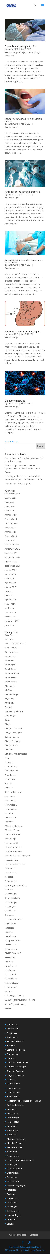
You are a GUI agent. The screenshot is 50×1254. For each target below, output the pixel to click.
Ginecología (10, 800)
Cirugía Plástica (12, 745)
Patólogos (9, 927)
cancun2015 (13, 49)
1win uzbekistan (12, 652)
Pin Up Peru (10, 957)
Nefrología (10, 876)
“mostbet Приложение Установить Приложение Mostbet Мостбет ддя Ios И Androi (24, 468)
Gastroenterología (13, 792)
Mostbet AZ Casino (13, 847)
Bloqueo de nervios (15, 400)
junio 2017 (9, 595)
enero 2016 (10, 616)
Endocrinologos (14, 1088)
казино (8, 1008)
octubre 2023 (11, 523)
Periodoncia (10, 936)
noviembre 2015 (12, 621)
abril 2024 (9, 510)
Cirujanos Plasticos (15, 1075)
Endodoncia (10, 775)
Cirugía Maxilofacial (13, 728)
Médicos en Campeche (34, 1250)
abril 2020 (9, 578)
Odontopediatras (14, 1168)
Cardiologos (12, 1054)
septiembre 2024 (12, 493)
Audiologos (12, 1037)
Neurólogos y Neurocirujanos (20, 1160)
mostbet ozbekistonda (15, 864)
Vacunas (8, 991)
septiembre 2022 (12, 557)
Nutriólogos (12, 1164)
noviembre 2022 (12, 549)
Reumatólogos (11, 983)
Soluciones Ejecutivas (29, 1247)
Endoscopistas (13, 1096)
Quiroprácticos (13, 1211)
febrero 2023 (11, 536)
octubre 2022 (11, 553)
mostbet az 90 (11, 843)
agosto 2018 (10, 582)
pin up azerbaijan (12, 940)
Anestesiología (11, 52)
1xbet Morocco (12, 673)
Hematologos (13, 1117)
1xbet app (9, 660)
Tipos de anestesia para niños (20, 46)
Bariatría (9, 707)
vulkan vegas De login (15, 995)
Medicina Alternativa (14, 826)
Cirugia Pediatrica (13, 741)
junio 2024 (9, 502)
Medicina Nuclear (13, 834)
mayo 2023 (10, 527)
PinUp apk (9, 961)
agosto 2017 (10, 587)
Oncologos (12, 1177)
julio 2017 (9, 591)
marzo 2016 (10, 612)
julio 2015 (9, 625)
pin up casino (11, 949)
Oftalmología (11, 902)
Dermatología (11, 766)
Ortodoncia (10, 910)
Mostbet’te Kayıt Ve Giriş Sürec (18, 483)
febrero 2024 (11, 519)
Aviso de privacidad (15, 1041)
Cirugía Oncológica (13, 732)
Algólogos (9, 690)
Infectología (10, 817)
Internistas (9, 821)
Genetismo (10, 796)
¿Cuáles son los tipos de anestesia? (23, 191)
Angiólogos (12, 1033)
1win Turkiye (10, 647)
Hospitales (9, 813)
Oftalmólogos (13, 1172)
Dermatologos (13, 1083)
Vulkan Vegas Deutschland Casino (20, 999)
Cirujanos (9, 749)
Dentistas (9, 762)
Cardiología (10, 715)
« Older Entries (11, 441)
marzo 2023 (10, 531)
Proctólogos (10, 966)
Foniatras (9, 787)
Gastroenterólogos (15, 1105)
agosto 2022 (10, 561)
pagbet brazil (11, 923)
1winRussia (10, 656)
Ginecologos (12, 1113)
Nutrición (9, 889)
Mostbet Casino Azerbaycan (17, 855)
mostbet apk (10, 838)
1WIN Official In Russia (15, 643)
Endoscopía (10, 779)
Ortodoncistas (13, 1181)
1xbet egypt (10, 664)
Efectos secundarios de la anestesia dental (23, 120)
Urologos (11, 1219)
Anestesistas (12, 1028)
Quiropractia (10, 974)
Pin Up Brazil (10, 944)
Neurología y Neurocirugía (17, 885)
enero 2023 (10, 540)
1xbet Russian (11, 681)
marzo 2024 (10, 515)
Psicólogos (10, 970)
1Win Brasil (10, 635)
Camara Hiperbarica (16, 1049)
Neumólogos (13, 1156)
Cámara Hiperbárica (14, 711)
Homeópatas (13, 1122)
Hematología (11, 804)
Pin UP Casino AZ (13, 953)
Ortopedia (9, 915)
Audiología (9, 703)
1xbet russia (10, 677)
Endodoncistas (13, 1092)
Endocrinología (11, 770)
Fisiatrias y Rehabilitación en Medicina (24, 1100)
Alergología (10, 686)
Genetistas (12, 1109)
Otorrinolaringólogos (16, 1185)
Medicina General (13, 830)
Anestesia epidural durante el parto (23, 331)
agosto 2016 (10, 599)
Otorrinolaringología (14, 919)
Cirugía (8, 724)
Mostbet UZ (10, 872)
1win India (9, 639)
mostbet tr (10, 868)
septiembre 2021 (12, 565)
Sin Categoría (11, 987)
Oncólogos (10, 906)
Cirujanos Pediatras (15, 1071)
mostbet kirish (11, 860)
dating (8, 758)
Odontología (10, 893)
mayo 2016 (10, 604)
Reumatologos (13, 1215)
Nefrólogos (12, 1151)
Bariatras (11, 1045)
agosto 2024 (10, 498)
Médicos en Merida (13, 1250)
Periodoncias (13, 1198)
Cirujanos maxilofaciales (16, 753)
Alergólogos (12, 1024)
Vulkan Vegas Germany (15, 1004)
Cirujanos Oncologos (16, 1066)
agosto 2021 (10, 570)
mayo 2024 (10, 506)
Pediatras (9, 932)
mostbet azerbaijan (13, 851)
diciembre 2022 (12, 544)
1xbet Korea (10, 669)
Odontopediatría (12, 898)
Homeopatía (10, 809)
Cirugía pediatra (26, 52)
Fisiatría (8, 783)
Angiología (9, 698)
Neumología (10, 881)
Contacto (34, 1234)
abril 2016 (9, 608)
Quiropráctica (11, 978)
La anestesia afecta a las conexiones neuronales (24, 261)
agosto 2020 (10, 574)
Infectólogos (12, 1130)
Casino (8, 720)
